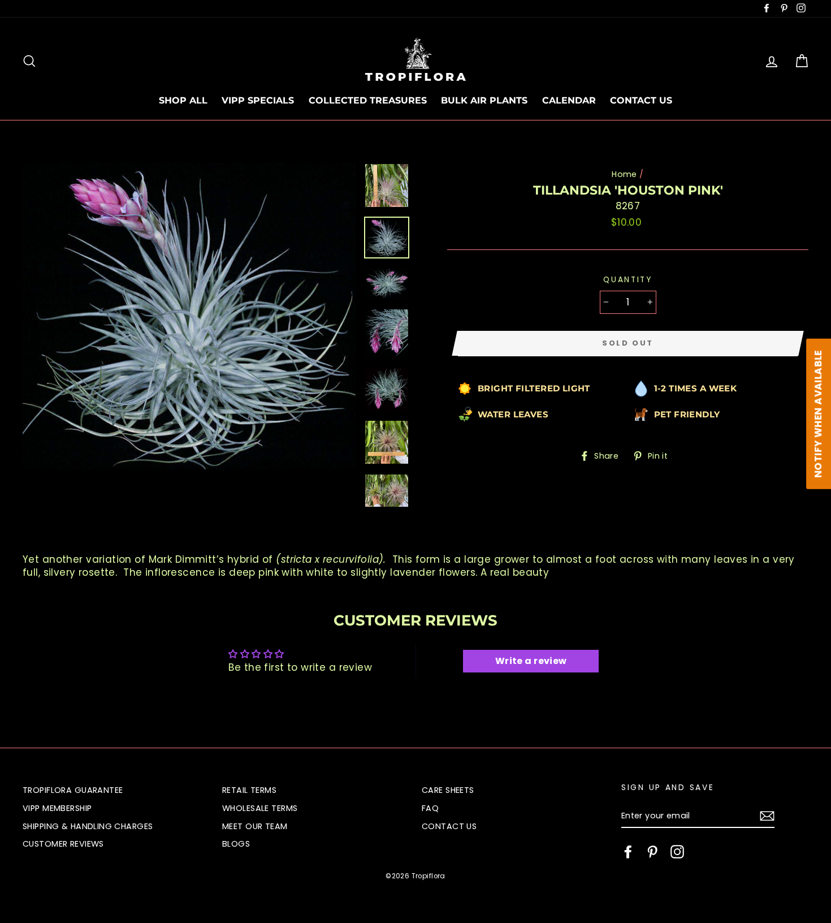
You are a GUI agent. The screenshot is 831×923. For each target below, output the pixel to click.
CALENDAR (569, 100)
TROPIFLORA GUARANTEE (73, 790)
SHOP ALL (183, 100)
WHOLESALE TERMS (259, 808)
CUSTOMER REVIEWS (63, 843)
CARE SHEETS (448, 790)
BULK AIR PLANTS (484, 100)
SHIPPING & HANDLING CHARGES (88, 826)
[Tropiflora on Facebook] (628, 852)
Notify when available (818, 414)
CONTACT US (641, 100)
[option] (189, 316)
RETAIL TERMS (249, 790)
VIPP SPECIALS (258, 100)
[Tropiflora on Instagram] (677, 852)
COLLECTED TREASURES (368, 100)
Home (624, 174)
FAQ (430, 808)
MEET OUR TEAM (255, 826)
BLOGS (236, 843)
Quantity (627, 279)
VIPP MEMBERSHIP (57, 808)
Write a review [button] (531, 660)
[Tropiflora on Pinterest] (652, 852)
